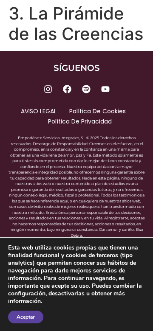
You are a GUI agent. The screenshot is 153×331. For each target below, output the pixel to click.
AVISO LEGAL (39, 111)
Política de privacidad (80, 121)
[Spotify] (86, 89)
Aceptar (26, 317)
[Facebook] (67, 89)
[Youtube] (105, 89)
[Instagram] (48, 89)
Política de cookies (97, 111)
